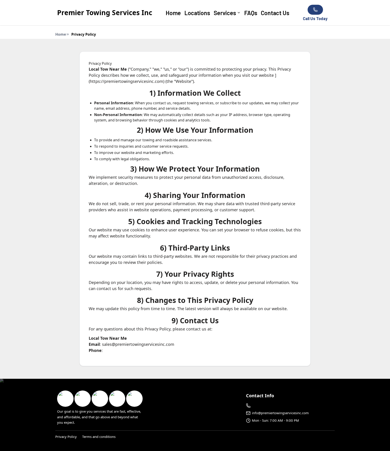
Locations (197, 12)
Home (173, 12)
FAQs (250, 12)
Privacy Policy (66, 436)
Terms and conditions (99, 436)
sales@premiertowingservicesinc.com (138, 344)
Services (225, 12)
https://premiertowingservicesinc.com (126, 81)
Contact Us (275, 12)
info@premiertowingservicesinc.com (280, 413)
